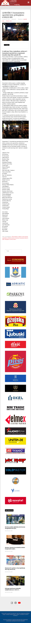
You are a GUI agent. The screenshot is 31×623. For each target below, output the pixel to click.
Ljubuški (25, 19)
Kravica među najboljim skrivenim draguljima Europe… (15, 527)
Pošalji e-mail (9, 21)
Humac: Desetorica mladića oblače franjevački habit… (15, 548)
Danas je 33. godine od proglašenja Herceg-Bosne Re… (15, 568)
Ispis (3, 21)
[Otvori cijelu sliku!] (15, 32)
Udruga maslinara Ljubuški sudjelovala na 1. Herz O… (13, 589)
